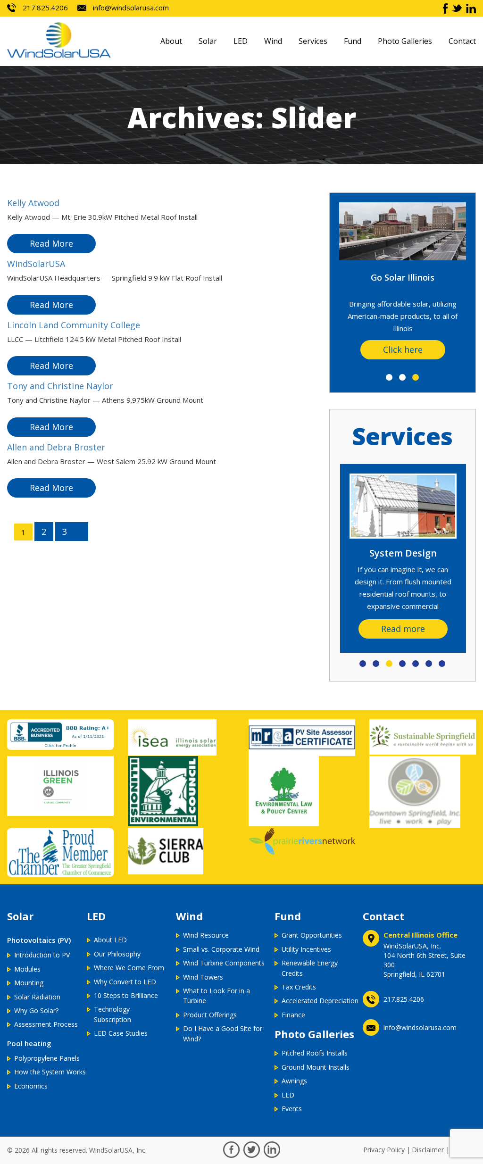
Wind (273, 41)
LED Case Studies (121, 1033)
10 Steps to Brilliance (126, 995)
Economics (31, 1085)
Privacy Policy (384, 1149)
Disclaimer (428, 1149)
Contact (462, 41)
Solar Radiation (37, 996)
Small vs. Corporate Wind (221, 949)
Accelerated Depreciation (320, 1000)
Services (313, 41)
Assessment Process (46, 1024)
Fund (352, 41)
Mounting (28, 982)
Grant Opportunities (312, 935)
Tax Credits (299, 986)
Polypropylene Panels (47, 1058)
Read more (403, 628)
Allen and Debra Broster (56, 447)
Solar (208, 41)
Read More (51, 243)
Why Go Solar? (36, 1010)
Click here (403, 349)
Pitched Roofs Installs (315, 1052)
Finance (293, 1014)
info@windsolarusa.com (130, 7)
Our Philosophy (117, 953)
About (171, 41)
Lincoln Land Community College (73, 325)
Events (292, 1108)
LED (240, 41)
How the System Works (50, 1071)
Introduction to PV (42, 954)
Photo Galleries (405, 41)
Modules (27, 968)
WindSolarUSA (36, 263)
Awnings (294, 1080)
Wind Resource (206, 935)
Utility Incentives (306, 949)
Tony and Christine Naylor (60, 385)
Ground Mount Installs (316, 1067)
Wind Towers (203, 977)
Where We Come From (129, 967)
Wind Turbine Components (224, 962)
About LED (110, 939)
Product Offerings (210, 1014)
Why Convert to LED (125, 981)
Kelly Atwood (33, 202)
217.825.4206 (44, 7)
